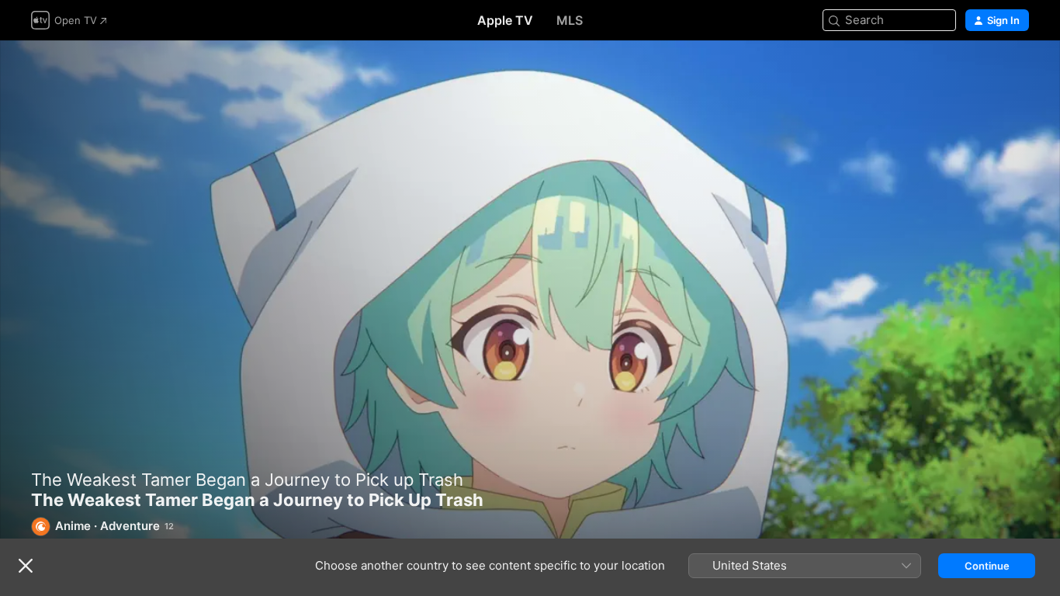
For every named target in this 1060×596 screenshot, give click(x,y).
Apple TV (505, 20)
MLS (569, 20)
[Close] (26, 566)
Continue (987, 566)
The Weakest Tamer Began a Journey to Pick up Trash (247, 480)
